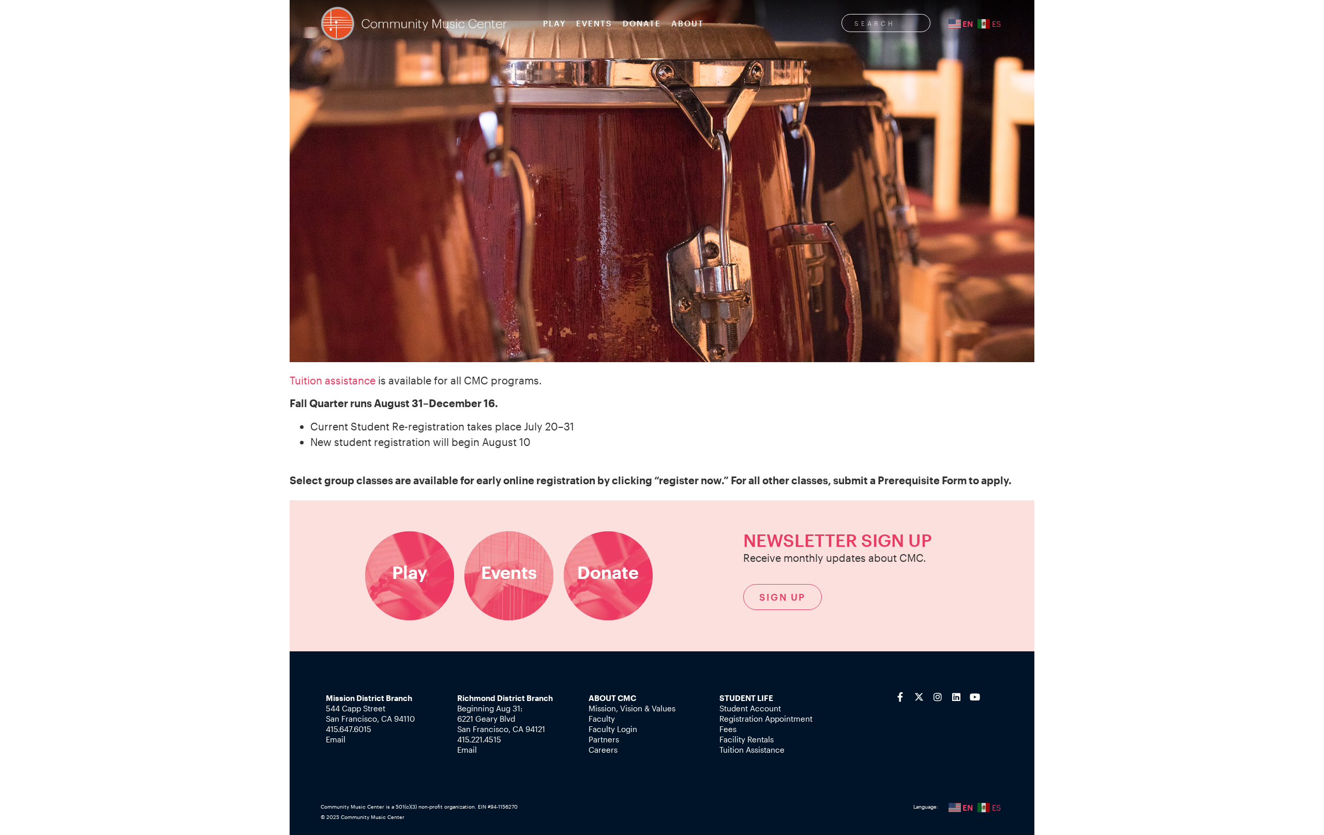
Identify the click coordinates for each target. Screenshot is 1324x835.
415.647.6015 (348, 729)
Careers (603, 749)
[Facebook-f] (900, 697)
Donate (642, 23)
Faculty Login (613, 729)
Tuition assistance (332, 380)
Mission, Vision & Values (632, 708)
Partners (604, 739)
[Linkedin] (956, 697)
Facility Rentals (746, 739)
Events (594, 23)
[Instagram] (937, 697)
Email (335, 739)
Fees (727, 729)
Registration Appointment (766, 718)
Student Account (750, 708)
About (687, 23)
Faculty (602, 718)
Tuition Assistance (752, 749)
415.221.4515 (479, 739)
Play (554, 23)
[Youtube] (975, 697)
